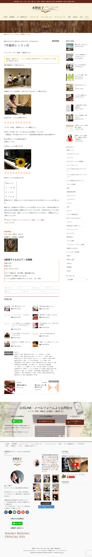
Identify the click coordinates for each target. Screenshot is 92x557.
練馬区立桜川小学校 (29, 354)
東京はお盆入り (22, 385)
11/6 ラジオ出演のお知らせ (47, 333)
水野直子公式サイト (37, 58)
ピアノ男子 (33, 366)
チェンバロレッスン (72, 165)
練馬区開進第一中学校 (31, 375)
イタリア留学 (70, 240)
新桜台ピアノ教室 (52, 362)
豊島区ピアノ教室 (18, 356)
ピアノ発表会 (17, 366)
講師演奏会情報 (71, 192)
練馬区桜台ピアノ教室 (19, 375)
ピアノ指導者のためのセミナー (75, 180)
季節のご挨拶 (70, 259)
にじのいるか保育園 (33, 368)
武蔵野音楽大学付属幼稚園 (20, 364)
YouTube (46, 58)
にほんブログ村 (9, 222)
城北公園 (29, 358)
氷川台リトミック (37, 358)
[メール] (14, 512)
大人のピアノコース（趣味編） (75, 161)
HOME (7, 444)
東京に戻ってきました (81, 44)
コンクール (70, 157)
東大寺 (9, 117)
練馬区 (53, 358)
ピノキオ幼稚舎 (29, 370)
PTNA (49, 360)
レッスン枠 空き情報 (73, 252)
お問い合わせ (8, 268)
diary (68, 207)
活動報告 (69, 267)
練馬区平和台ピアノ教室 (20, 360)
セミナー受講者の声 (72, 214)
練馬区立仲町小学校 (51, 368)
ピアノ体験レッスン (33, 364)
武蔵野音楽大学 (18, 368)
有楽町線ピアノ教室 (19, 372)
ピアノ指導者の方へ (69, 444)
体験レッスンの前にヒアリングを (49, 342)
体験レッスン (70, 150)
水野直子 (25, 368)
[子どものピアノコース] (53, 387)
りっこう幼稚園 (25, 366)
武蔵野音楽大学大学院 (41, 362)
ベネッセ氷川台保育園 (32, 360)
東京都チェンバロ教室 (44, 354)
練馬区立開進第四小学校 (48, 372)
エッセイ (69, 203)
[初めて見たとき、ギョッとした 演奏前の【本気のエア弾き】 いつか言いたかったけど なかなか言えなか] (37, 478)
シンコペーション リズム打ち (20, 315)
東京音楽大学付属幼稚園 (45, 364)
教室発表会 (70, 237)
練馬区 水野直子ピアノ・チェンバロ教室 (18, 58)
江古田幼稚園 (37, 370)
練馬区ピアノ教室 (30, 362)
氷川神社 (39, 372)
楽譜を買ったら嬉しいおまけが (48, 315)
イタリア (69, 222)
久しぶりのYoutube (80, 64)
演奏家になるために (72, 248)
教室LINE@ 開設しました (47, 306)
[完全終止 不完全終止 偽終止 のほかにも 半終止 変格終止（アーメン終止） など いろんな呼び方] (37, 496)
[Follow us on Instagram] (27, 512)
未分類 (68, 271)
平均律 (46, 356)
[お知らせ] (9, 387)
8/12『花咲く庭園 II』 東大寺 (13, 234)
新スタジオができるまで (73, 218)
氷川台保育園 (50, 366)
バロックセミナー (39, 356)
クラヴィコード (71, 195)
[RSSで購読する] (23, 512)
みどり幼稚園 (42, 368)
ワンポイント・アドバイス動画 (75, 244)
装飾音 (50, 356)
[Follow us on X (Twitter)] (10, 512)
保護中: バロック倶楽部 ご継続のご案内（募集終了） (81, 137)
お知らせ (55, 41)
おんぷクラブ (70, 233)
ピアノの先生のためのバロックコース (77, 170)
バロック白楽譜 (43, 360)
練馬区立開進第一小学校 (47, 370)
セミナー (69, 210)
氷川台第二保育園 (41, 366)
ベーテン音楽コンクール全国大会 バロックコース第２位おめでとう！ (21, 325)
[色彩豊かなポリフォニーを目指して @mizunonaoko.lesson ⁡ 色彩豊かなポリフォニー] (46, 478)
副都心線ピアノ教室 (19, 370)
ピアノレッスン (24, 444)
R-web (61, 552)
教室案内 (14, 444)
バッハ (36, 354)
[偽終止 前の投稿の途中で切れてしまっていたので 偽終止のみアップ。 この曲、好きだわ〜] (55, 487)
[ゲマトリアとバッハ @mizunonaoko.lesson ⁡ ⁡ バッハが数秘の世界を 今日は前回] (55, 496)
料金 (60, 444)
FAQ (7, 446)
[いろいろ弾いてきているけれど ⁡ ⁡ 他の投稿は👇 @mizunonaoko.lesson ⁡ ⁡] (46, 496)
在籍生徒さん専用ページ (73, 225)
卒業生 (68, 255)
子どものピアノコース (73, 154)
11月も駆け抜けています (18, 306)
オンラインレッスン (72, 229)
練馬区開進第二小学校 (19, 362)
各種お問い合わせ (14, 60)
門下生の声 (81, 444)
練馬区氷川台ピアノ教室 (20, 358)
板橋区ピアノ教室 (18, 354)
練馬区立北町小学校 (29, 356)
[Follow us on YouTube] (19, 512)
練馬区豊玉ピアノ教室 (30, 372)
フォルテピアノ (71, 199)
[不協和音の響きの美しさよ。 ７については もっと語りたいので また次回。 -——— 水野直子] (37, 487)
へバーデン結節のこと (81, 95)
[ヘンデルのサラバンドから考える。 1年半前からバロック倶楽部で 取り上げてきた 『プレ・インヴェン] (46, 487)
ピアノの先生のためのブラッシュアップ (77, 175)
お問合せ (13, 446)
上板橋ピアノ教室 (46, 358)
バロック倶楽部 (71, 184)
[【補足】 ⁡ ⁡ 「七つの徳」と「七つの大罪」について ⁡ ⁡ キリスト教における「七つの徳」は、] (55, 478)
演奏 (68, 188)
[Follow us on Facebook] (6, 512)
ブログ (20, 446)
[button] (46, 421)
